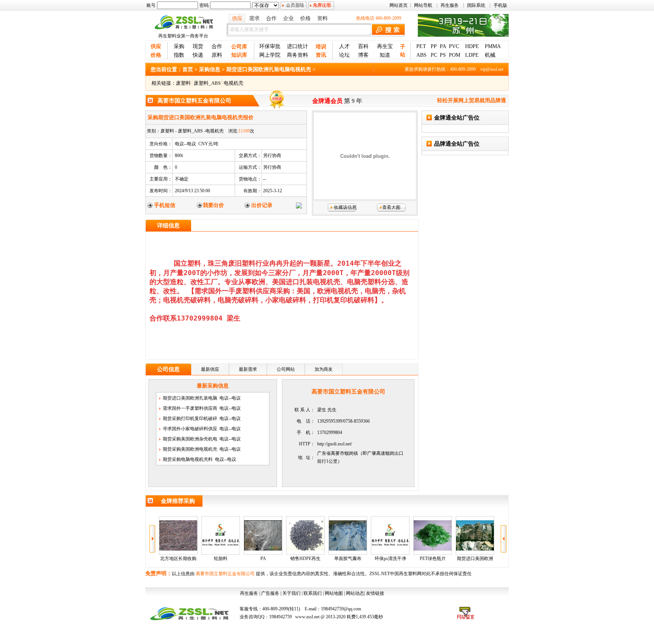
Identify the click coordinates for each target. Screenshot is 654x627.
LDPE (472, 55)
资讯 (321, 55)
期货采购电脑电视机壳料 (188, 459)
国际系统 (476, 5)
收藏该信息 (345, 207)
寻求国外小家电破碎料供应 (190, 428)
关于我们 (291, 593)
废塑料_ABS (207, 83)
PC (434, 55)
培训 (321, 47)
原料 (217, 55)
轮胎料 (220, 558)
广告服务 (270, 593)
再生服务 (450, 5)
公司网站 (286, 369)
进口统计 (297, 46)
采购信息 (209, 69)
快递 (198, 55)
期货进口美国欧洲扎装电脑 (190, 398)
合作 (271, 18)
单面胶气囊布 (347, 558)
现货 (198, 46)
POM (454, 55)
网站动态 (355, 593)
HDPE (472, 46)
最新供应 (210, 369)
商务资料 (297, 55)
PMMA (493, 46)
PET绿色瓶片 (433, 558)
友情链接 (375, 593)
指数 (179, 55)
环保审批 (269, 46)
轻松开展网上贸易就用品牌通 (471, 100)
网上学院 (269, 55)
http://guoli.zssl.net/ (334, 444)
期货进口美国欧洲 (475, 558)
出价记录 (261, 205)
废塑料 (183, 83)
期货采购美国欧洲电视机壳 (190, 449)
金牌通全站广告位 (457, 118)
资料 (322, 18)
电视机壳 (233, 83)
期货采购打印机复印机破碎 (190, 418)
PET (421, 46)
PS (443, 55)
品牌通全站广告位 (457, 144)
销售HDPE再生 (305, 558)
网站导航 (423, 5)
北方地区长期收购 (178, 558)
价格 (305, 18)
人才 (344, 46)
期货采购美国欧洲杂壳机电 (190, 439)
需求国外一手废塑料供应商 (190, 408)
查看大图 (391, 207)
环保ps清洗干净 (390, 558)
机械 (490, 55)
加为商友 (324, 369)
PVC (454, 46)
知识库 (239, 55)
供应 (237, 18)
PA (443, 46)
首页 (187, 69)
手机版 (500, 5)
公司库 (239, 47)
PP (434, 46)
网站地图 (334, 593)
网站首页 (398, 5)
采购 (179, 46)
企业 (288, 18)
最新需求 (248, 369)
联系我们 (313, 593)
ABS (421, 55)
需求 (254, 18)
